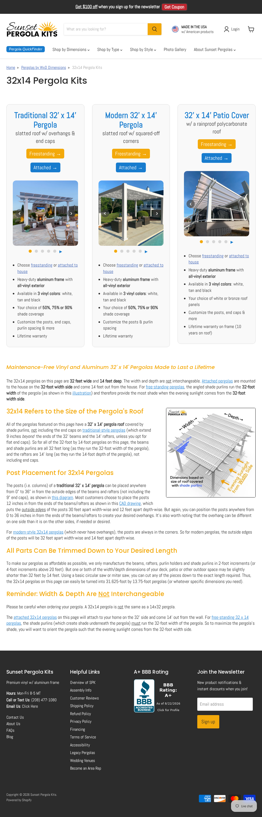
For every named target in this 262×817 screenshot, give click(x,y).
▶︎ (60, 251)
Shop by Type (108, 49)
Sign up (208, 721)
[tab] (30, 251)
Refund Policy (80, 713)
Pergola (25, 49)
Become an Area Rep (85, 768)
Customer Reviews (84, 698)
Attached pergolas (217, 381)
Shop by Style (142, 49)
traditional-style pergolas (103, 430)
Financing (77, 729)
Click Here (30, 706)
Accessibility (80, 745)
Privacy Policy (80, 721)
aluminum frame (46, 682)
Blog (9, 736)
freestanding (41, 265)
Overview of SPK (82, 682)
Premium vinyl (17, 682)
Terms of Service (83, 737)
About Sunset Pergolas (214, 49)
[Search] (154, 29)
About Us (13, 723)
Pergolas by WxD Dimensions (43, 67)
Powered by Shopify (18, 800)
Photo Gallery (175, 49)
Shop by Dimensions (70, 49)
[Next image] (71, 213)
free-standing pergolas (165, 387)
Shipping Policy (81, 705)
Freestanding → (45, 153)
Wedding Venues (82, 760)
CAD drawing (130, 503)
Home (10, 67)
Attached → (45, 167)
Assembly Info (80, 690)
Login (235, 29)
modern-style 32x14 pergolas (38, 532)
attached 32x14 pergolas (35, 617)
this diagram (62, 497)
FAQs (10, 730)
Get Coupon (174, 7)
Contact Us (15, 717)
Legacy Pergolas (82, 752)
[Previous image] (19, 213)
